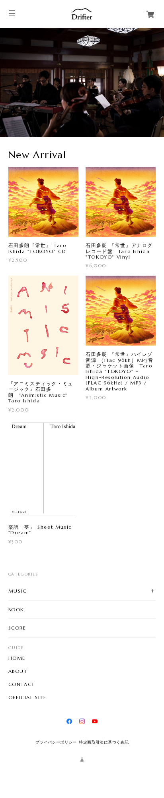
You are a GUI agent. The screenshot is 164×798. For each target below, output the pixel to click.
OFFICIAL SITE (27, 697)
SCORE (17, 628)
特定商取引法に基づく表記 (104, 742)
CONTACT (21, 684)
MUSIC (17, 591)
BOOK (16, 610)
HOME (16, 658)
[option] (82, 82)
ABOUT (17, 671)
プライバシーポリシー (56, 742)
